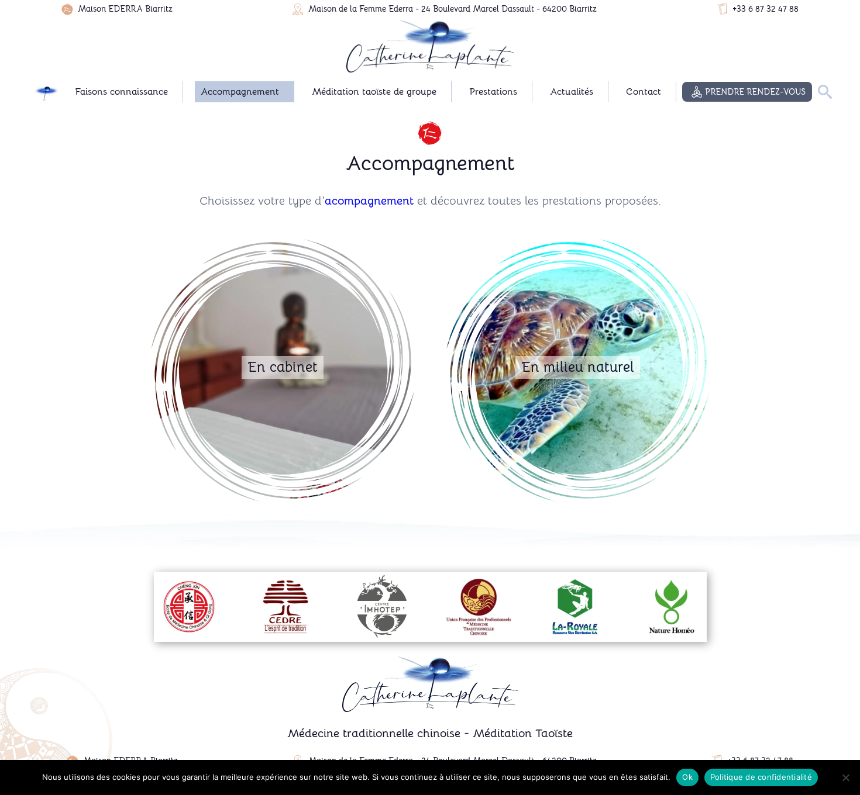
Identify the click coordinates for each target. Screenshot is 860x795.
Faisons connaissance (121, 92)
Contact (643, 92)
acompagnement (369, 200)
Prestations (493, 92)
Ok (687, 777)
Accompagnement (240, 92)
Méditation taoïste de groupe (374, 92)
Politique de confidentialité (761, 777)
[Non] (845, 777)
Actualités (571, 92)
